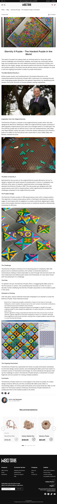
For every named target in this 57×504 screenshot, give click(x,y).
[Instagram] (5, 393)
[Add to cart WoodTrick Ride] (16, 439)
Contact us (34, 474)
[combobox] (2, 1)
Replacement (17, 472)
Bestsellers (4, 474)
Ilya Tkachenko (17, 399)
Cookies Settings (47, 474)
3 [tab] (28, 445)
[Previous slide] (3, 429)
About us (33, 470)
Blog (32, 472)
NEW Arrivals (4, 470)
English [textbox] (52, 486)
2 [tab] (26, 445)
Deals (2, 472)
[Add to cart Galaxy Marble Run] (33, 439)
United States (49, 481)
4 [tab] (31, 445)
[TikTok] (9, 393)
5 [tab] (34, 445)
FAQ (15, 476)
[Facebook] (2, 393)
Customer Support (19, 474)
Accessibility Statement (49, 476)
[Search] (4, 5)
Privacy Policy (46, 472)
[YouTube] (55, 494)
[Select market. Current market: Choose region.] (52, 5)
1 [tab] (23, 445)
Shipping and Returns (19, 470)
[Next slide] (54, 429)
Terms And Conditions (49, 470)
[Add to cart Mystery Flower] (51, 439)
